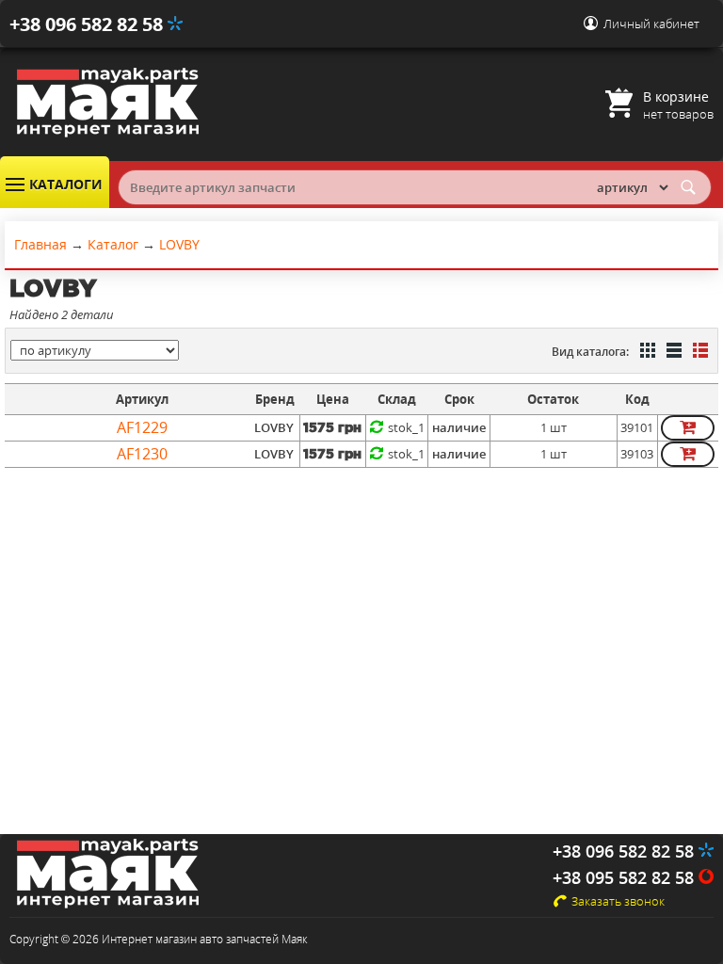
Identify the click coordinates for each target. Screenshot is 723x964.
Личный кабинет (651, 23)
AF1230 (142, 453)
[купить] (688, 428)
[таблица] (672, 352)
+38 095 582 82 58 (626, 877)
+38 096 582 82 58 (88, 24)
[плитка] (645, 352)
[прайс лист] (698, 352)
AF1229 (142, 427)
